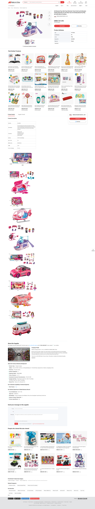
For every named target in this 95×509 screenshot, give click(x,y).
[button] (59, 2)
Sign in (86, 2)
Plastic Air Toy (69, 490)
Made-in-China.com (43, 503)
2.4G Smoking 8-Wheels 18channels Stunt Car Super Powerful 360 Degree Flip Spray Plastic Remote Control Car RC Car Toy (47, 447)
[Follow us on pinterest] (84, 498)
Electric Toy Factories (21, 490)
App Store (10, 498)
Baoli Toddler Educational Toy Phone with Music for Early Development (40, 106)
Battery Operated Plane (21, 485)
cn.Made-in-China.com (58, 503)
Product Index (66, 501)
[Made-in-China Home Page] (14, 2)
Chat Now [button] (80, 26)
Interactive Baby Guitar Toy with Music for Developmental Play (26, 67)
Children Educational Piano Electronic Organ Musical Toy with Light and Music (40, 87)
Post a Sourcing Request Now (38, 423)
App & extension (73, 5)
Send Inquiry (62, 25)
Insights (70, 501)
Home (9, 7)
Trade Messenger (25, 498)
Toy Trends (10, 493)
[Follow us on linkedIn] (86, 498)
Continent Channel (60, 501)
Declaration (59, 505)
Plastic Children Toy (47, 490)
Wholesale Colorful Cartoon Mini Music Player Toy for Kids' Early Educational (53, 87)
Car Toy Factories (30, 490)
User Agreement (53, 505)
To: (13, 411)
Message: (12, 414)
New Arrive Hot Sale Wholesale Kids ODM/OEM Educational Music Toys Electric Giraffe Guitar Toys (67, 67)
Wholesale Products (47, 501)
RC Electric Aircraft (12, 485)
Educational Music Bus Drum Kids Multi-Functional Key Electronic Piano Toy (53, 106)
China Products (30, 501)
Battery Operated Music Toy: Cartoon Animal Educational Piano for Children (40, 67)
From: (13, 408)
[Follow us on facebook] (78, 498)
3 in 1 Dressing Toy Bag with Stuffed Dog (79, 468)
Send (16, 423)
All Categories (11, 5)
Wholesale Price (54, 501)
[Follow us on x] (80, 498)
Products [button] (25, 2)
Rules (86, 5)
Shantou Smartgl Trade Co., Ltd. (62, 16)
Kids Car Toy (76, 490)
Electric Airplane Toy (23, 7)
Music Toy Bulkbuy (18, 493)
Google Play (17, 498)
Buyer (62, 5)
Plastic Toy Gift (55, 490)
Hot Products (25, 501)
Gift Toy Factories (39, 490)
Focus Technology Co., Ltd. (40, 505)
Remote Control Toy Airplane (32, 485)
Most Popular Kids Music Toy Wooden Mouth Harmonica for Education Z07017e (66, 106)
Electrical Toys (16, 7)
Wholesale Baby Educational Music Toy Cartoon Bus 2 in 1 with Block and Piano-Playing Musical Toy (14, 87)
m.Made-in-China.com (50, 503)
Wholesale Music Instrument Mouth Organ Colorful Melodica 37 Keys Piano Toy (54, 67)
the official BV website (33, 345)
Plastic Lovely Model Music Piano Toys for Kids (67, 87)
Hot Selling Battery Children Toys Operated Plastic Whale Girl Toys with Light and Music (63, 447)
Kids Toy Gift (62, 490)
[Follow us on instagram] (81, 498)
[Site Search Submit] (62, 2)
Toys (12, 7)
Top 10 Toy (82, 490)
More (9, 495)
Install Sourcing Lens (35, 498)
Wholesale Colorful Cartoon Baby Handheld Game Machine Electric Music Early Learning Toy (80, 106)
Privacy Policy (64, 505)
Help (67, 5)
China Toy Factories (12, 490)
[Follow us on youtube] (83, 498)
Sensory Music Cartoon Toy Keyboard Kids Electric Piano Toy (27, 87)
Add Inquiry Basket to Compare (30, 46)
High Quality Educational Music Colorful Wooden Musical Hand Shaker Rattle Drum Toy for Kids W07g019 (26, 106)
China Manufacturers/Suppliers (38, 501)
